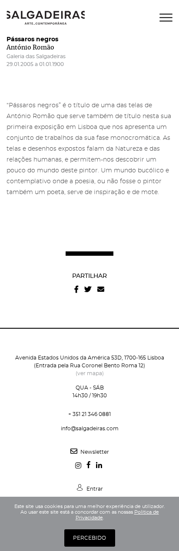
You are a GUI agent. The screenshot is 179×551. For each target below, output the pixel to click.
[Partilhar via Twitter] (87, 289)
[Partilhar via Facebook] (76, 289)
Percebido (89, 538)
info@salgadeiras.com (90, 428)
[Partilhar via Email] (100, 289)
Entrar (94, 489)
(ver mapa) (90, 373)
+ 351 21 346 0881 (89, 414)
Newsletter (94, 452)
